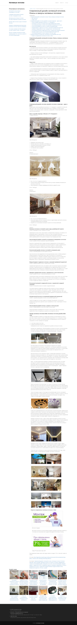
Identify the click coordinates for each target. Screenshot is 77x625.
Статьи (66, 2)
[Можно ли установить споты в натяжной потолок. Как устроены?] (62, 594)
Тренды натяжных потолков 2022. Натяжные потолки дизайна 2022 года (46, 34)
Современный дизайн (38, 561)
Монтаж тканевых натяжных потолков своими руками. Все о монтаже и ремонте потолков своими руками (17, 34)
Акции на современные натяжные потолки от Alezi (42, 35)
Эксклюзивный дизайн (37, 563)
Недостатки (34, 19)
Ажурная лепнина (48, 566)
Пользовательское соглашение (21, 612)
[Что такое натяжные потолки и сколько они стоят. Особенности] (33, 594)
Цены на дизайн (37, 562)
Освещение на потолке (47, 563)
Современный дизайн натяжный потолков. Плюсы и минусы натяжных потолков (47, 16)
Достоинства (34, 18)
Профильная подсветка (34, 567)
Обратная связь (13, 616)
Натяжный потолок (47, 561)
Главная (56, 2)
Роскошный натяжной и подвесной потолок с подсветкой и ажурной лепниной (48, 30)
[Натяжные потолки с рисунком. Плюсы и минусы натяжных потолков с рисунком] (62, 578)
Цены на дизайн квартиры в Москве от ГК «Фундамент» (43, 22)
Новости (62, 2)
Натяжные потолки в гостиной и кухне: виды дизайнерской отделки (46, 23)
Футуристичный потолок (58, 566)
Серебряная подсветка (46, 565)
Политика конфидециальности (16, 613)
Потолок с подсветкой (39, 566)
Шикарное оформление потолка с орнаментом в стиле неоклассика (46, 29)
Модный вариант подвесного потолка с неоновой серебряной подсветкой (47, 27)
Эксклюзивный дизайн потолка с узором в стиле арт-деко (44, 33)
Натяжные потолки (16, 2)
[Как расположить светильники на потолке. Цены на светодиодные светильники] (43, 578)
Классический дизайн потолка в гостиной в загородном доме (44, 26)
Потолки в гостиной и (53, 562)
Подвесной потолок (37, 565)
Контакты (12, 612)
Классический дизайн (57, 563)
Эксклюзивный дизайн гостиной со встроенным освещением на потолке (47, 25)
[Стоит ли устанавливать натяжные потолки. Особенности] (23, 594)
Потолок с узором (43, 567)
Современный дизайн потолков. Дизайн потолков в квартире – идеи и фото (46, 20)
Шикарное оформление (57, 565)
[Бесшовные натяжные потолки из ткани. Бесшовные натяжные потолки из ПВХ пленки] (14, 578)
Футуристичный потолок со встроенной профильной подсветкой (45, 31)
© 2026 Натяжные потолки (15, 609)
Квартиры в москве (45, 562)
